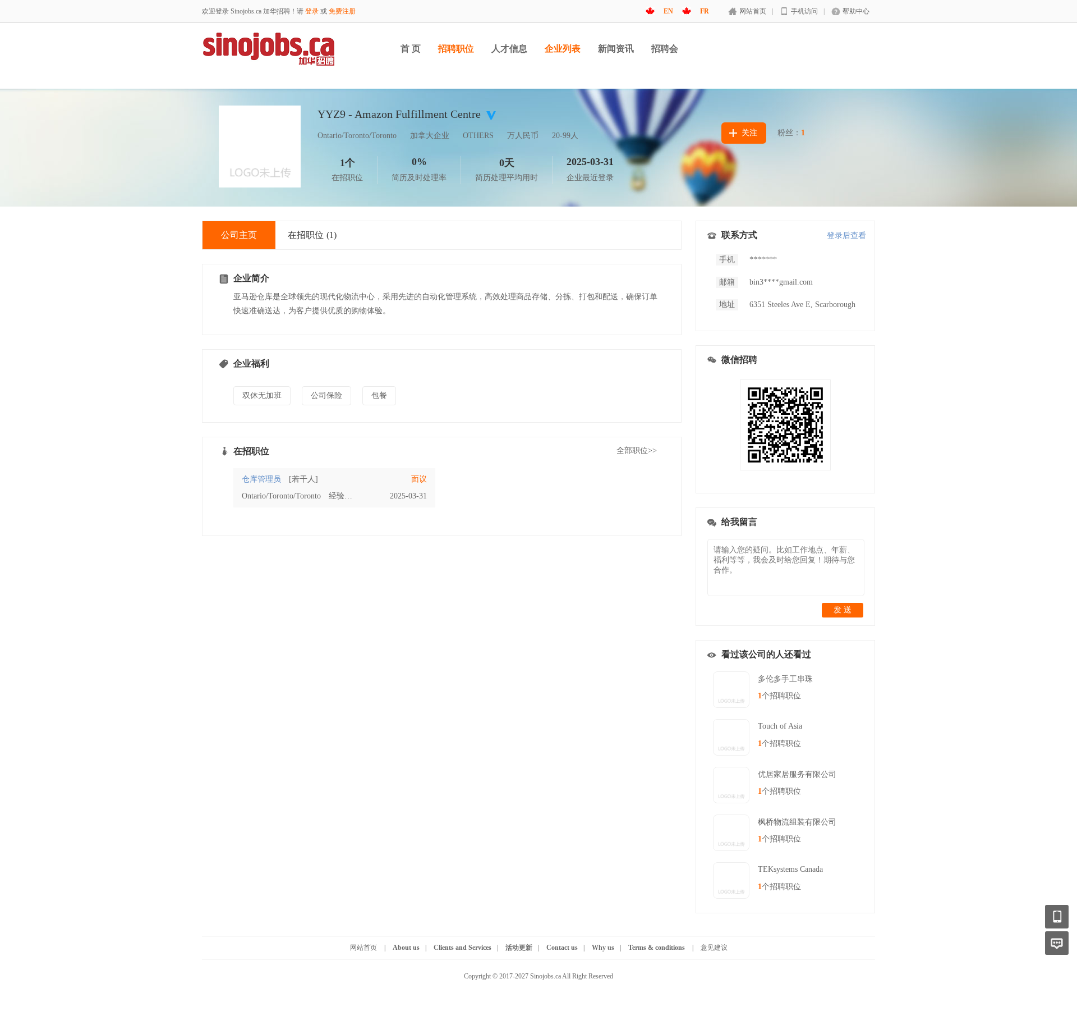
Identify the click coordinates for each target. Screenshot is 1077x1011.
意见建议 (714, 947)
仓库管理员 (261, 479)
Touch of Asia (780, 726)
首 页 (411, 48)
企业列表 (563, 48)
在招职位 (312, 235)
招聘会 (664, 48)
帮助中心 (856, 11)
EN (668, 11)
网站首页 (752, 11)
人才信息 (509, 48)
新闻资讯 (616, 48)
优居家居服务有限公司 (797, 774)
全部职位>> (636, 450)
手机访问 (804, 11)
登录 (312, 11)
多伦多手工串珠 (785, 679)
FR (704, 11)
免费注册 (342, 11)
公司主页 (239, 235)
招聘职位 (456, 48)
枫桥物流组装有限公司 (797, 822)
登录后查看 (846, 235)
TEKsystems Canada (790, 869)
